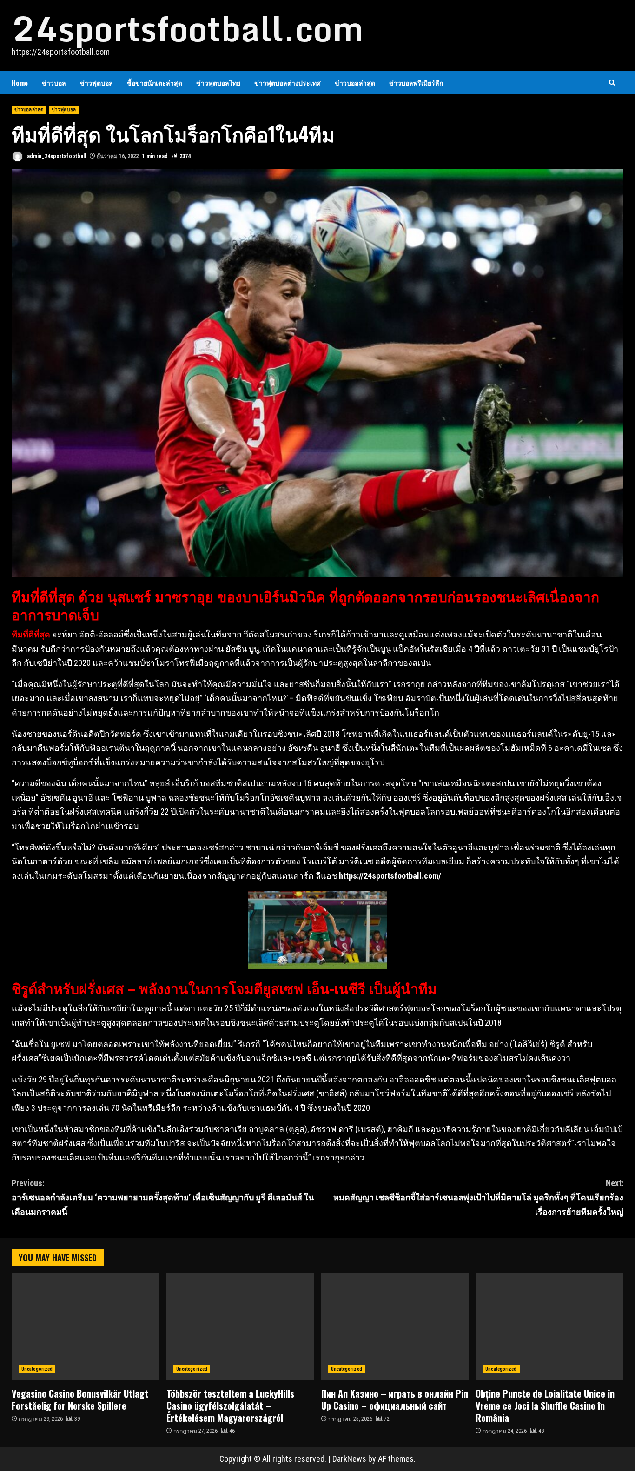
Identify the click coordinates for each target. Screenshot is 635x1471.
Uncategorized (37, 1369)
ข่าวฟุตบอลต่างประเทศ (287, 82)
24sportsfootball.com (188, 28)
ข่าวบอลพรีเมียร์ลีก (416, 82)
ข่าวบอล (54, 82)
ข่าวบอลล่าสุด (355, 82)
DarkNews (349, 1459)
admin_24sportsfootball (56, 156)
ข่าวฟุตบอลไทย (218, 82)
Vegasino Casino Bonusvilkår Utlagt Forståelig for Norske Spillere (85, 1326)
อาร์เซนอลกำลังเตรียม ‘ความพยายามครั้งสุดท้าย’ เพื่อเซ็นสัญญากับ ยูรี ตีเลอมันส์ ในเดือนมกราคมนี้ (163, 1197)
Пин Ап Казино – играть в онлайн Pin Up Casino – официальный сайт (395, 1326)
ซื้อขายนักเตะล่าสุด (154, 82)
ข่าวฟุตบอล (96, 82)
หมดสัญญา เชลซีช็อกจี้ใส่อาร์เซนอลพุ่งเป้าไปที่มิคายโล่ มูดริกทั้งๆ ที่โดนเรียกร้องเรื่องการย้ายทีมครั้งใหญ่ (478, 1197)
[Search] (612, 82)
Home (20, 82)
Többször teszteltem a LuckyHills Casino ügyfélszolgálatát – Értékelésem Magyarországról (240, 1326)
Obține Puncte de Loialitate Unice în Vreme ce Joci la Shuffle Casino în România (549, 1326)
